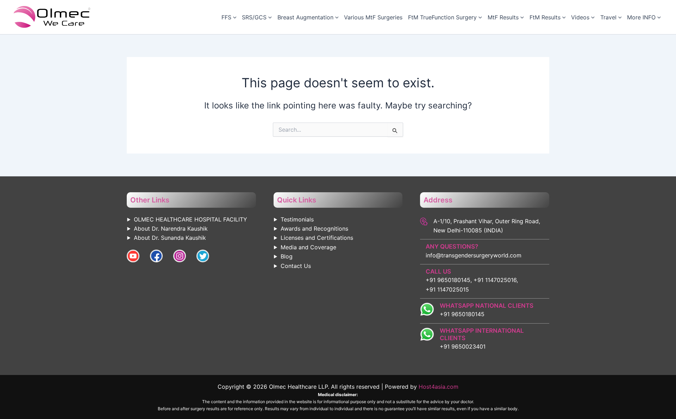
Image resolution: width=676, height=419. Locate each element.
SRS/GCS (254, 17)
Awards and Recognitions (314, 228)
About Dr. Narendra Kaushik (171, 228)
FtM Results (545, 17)
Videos (580, 17)
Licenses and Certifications (317, 237)
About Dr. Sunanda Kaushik (170, 237)
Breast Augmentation (305, 17)
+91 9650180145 (462, 314)
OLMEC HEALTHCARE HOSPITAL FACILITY (190, 219)
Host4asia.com (438, 386)
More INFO (641, 17)
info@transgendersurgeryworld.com (473, 255)
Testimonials (297, 219)
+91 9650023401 (463, 346)
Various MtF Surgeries (373, 17)
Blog (287, 256)
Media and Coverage (308, 247)
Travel (608, 17)
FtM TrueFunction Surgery (442, 17)
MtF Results (503, 17)
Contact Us (296, 265)
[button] (234, 17)
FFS (226, 17)
